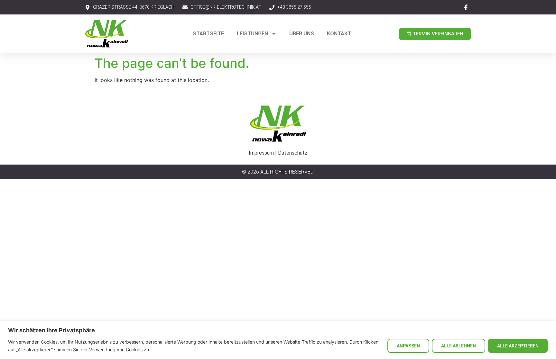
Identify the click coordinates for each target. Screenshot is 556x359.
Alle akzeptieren (518, 345)
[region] (278, 340)
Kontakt (339, 34)
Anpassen (408, 345)
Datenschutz (292, 153)
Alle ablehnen (458, 345)
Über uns (301, 34)
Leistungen (252, 34)
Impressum (261, 153)
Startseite (208, 34)
